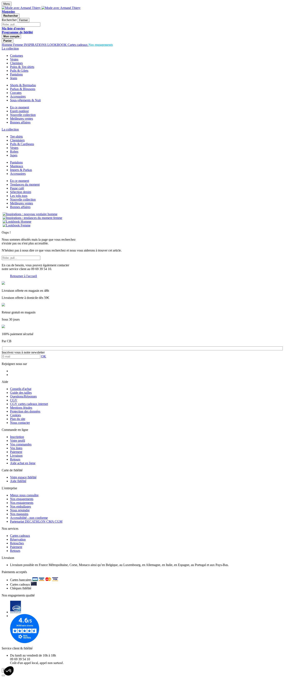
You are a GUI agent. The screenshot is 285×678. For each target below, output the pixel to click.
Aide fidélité (18, 481)
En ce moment (19, 107)
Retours (15, 459)
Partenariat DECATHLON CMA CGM (36, 521)
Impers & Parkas (21, 170)
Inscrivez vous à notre (23, 352)
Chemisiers (17, 140)
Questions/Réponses (23, 396)
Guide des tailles (21, 392)
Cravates (15, 92)
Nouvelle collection (23, 115)
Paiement (16, 452)
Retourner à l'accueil (23, 276)
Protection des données (25, 411)
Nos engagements (21, 499)
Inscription (17, 437)
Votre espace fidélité (23, 477)
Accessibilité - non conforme (29, 518)
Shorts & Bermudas (23, 85)
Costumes (16, 55)
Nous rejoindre (20, 510)
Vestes (14, 59)
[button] (9, 671)
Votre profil (17, 440)
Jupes (13, 155)
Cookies (15, 415)
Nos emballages (20, 506)
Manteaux (16, 166)
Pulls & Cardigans (22, 144)
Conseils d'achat (20, 389)
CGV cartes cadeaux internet (29, 404)
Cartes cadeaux (20, 535)
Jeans (13, 78)
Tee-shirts (16, 136)
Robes (14, 151)
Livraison (16, 455)
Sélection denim (20, 192)
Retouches (17, 543)
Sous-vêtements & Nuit (25, 100)
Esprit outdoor (19, 111)
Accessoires (18, 96)
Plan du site (17, 419)
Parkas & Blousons (22, 89)
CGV (13, 400)
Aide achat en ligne (22, 463)
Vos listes (16, 448)
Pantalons (16, 74)
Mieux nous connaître (24, 495)
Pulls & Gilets (19, 70)
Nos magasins (19, 514)
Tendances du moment (25, 184)
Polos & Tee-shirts (22, 67)
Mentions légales (21, 407)
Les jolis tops (18, 195)
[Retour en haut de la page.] (3, 675)
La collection (10, 48)
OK (43, 356)
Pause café (17, 188)
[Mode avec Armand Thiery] (22, 8)
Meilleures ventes (21, 118)
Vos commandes (21, 444)
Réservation (18, 539)
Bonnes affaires (20, 122)
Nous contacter (20, 422)
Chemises (16, 63)
